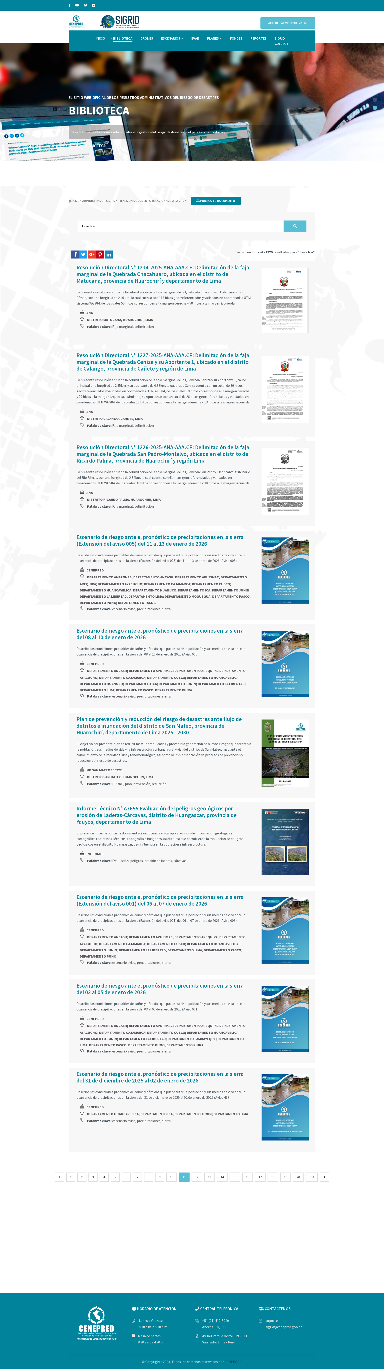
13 (209, 1177)
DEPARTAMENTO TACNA (137, 602)
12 (196, 1177)
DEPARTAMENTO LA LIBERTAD (103, 596)
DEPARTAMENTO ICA (194, 590)
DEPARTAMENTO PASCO (231, 596)
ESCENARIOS (170, 38)
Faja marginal (122, 326)
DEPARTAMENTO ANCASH (153, 577)
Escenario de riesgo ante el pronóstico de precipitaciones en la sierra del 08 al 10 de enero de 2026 (160, 634)
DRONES (146, 38)
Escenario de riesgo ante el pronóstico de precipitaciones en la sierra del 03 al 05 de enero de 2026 (160, 989)
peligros (136, 860)
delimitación (144, 326)
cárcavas (180, 860)
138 (311, 1177)
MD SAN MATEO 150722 (104, 770)
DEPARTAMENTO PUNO (98, 602)
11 (184, 1177)
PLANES (213, 38)
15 (234, 1177)
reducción (159, 784)
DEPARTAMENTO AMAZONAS (109, 577)
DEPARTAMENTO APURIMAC (197, 577)
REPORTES (258, 38)
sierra (166, 609)
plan (128, 784)
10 (171, 1177)
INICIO (100, 38)
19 (285, 1177)
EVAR (195, 38)
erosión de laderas (158, 860)
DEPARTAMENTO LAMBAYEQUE (192, 1038)
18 (272, 1177)
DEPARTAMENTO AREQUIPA (196, 670)
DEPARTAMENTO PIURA (173, 690)
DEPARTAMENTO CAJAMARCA (167, 584)
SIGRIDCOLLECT (281, 41)
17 (260, 1177)
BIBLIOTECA (122, 38)
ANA (89, 313)
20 (298, 1177)
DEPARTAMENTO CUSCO (211, 584)
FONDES (236, 38)
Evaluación (120, 860)
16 (247, 1177)
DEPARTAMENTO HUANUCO (154, 590)
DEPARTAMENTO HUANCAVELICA (105, 590)
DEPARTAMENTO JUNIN (230, 590)
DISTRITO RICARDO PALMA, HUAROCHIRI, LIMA (124, 499)
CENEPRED (95, 570)
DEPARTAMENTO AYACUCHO (120, 584)
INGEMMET (95, 854)
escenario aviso (123, 609)
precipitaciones (148, 609)
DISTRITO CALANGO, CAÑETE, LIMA (115, 418)
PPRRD (117, 784)
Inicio (74, 145)
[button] (375, 99)
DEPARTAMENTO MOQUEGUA (187, 596)
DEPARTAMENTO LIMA (145, 596)
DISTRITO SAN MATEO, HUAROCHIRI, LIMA (120, 777)
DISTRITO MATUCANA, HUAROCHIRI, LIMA (120, 319)
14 (222, 1177)
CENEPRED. (233, 1361)
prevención (141, 784)
